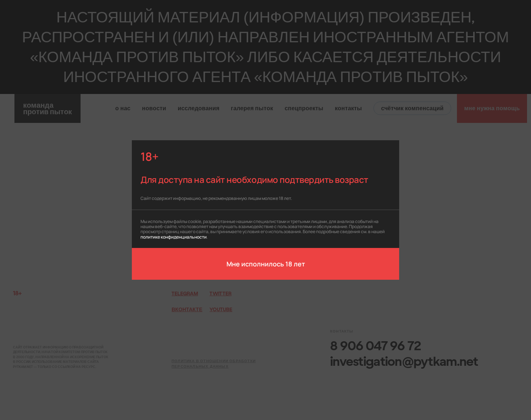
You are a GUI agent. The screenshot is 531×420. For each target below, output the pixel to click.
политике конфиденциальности (174, 236)
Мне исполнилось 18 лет (265, 263)
